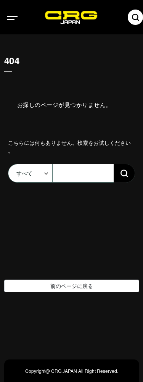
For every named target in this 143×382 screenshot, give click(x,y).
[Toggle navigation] (19, 17)
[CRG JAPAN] (83, 17)
